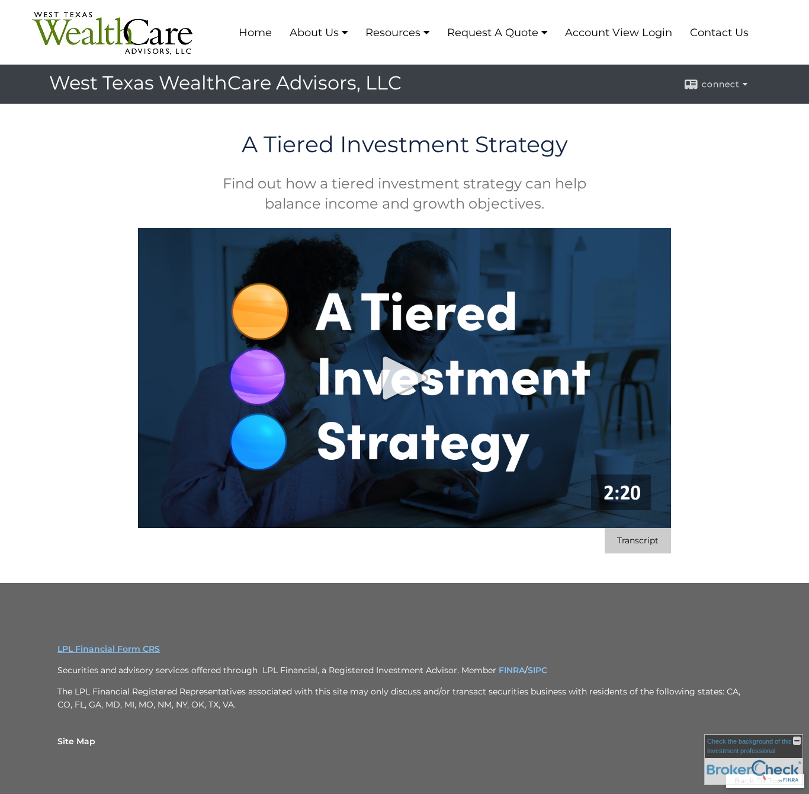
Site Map (76, 741)
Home (255, 32)
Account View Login (618, 32)
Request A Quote (492, 32)
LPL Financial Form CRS (108, 648)
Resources (392, 32)
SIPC (537, 670)
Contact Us (719, 32)
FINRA (512, 670)
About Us (314, 32)
